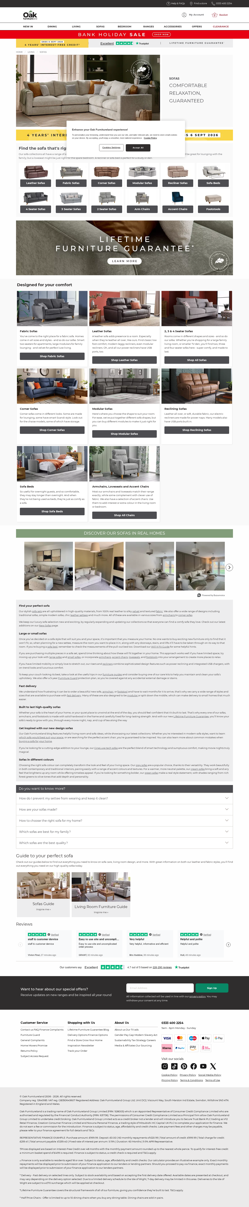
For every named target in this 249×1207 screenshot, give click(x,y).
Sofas (100, 26)
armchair (107, 691)
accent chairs (120, 657)
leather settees (79, 615)
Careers (151, 1040)
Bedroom (124, 26)
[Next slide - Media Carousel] (229, 567)
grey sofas (141, 765)
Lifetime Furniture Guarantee (191, 716)
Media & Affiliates (125, 1045)
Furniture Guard (67, 678)
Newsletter (87, 1045)
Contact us (27, 1029)
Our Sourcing (144, 1045)
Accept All (138, 148)
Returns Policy (29, 1050)
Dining (52, 26)
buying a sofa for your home (35, 741)
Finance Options (98, 1034)
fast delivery (74, 695)
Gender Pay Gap (124, 1034)
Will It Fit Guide (160, 646)
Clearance (221, 26)
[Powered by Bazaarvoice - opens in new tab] (211, 595)
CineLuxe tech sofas (106, 748)
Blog (106, 1029)
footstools (151, 657)
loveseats (134, 657)
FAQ (36, 1029)
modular (132, 695)
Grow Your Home (92, 1040)
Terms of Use (212, 1080)
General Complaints (32, 1040)
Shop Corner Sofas (52, 430)
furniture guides (112, 674)
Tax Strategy (139, 1040)
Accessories (173, 26)
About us (120, 1029)
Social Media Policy (209, 1074)
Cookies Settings (111, 147)
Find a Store (75, 1040)
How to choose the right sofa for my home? (50, 820)
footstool (122, 691)
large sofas (55, 657)
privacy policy (197, 996)
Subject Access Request (34, 1056)
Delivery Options (77, 1034)
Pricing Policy (170, 1080)
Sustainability (123, 1040)
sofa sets (37, 611)
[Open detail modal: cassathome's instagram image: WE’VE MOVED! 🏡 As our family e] (99, 566)
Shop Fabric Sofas (52, 356)
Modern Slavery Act (146, 1034)
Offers (197, 26)
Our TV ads (132, 1029)
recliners (107, 663)
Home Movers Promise (34, 1045)
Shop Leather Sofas (124, 360)
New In (28, 26)
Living (76, 26)
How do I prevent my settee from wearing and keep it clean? (63, 798)
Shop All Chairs (124, 515)
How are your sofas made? (38, 809)
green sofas (151, 772)
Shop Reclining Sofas (196, 430)
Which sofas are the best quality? (43, 843)
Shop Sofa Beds (52, 511)
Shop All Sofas (197, 360)
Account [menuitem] (196, 14)
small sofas (74, 657)
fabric (159, 611)
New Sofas (45, 625)
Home (19, 52)
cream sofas (198, 768)
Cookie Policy (169, 1074)
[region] (126, 139)
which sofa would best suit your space (41, 737)
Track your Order (77, 1050)
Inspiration (74, 1045)
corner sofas (185, 615)
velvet (135, 611)
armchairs (169, 615)
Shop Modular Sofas (124, 433)
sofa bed (52, 646)
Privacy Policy (188, 1074)
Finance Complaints (51, 1029)
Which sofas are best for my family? (45, 832)
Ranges (148, 26)
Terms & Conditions (191, 1080)
